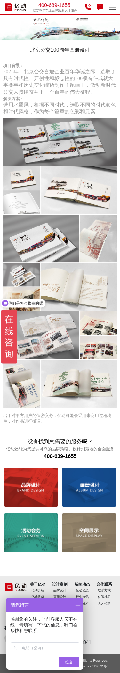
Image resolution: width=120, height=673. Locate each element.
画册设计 (59, 597)
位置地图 (104, 597)
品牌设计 (59, 590)
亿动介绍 (37, 590)
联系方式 (104, 590)
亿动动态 (82, 590)
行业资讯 (82, 597)
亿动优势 (37, 597)
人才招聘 (104, 603)
